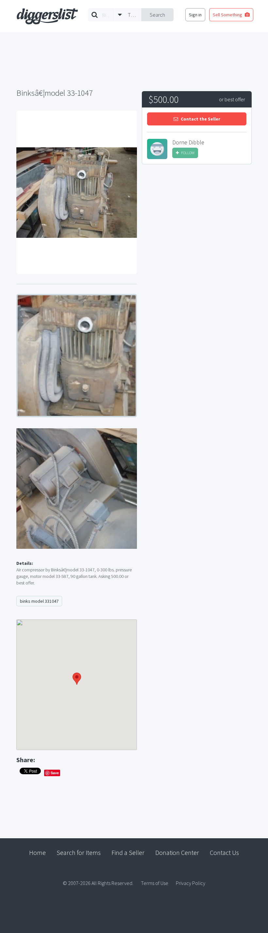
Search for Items (79, 852)
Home (37, 852)
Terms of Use (154, 883)
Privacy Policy (190, 883)
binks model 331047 (39, 601)
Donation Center (177, 852)
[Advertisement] (197, 218)
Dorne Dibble (188, 142)
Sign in (195, 15)
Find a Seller (127, 852)
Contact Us (224, 852)
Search (157, 14)
